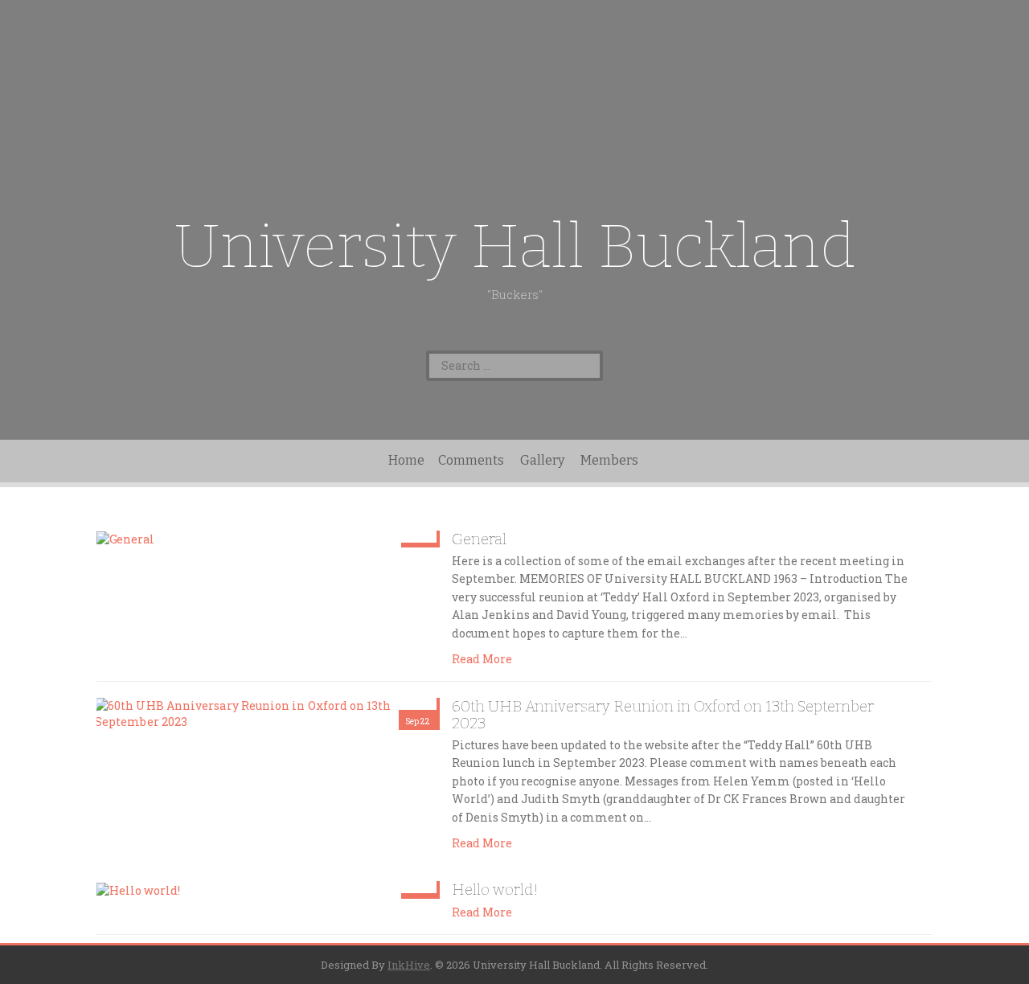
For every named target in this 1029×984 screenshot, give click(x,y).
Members (609, 460)
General (479, 539)
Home (406, 460)
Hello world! (495, 889)
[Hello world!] (138, 888)
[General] (125, 538)
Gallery (542, 460)
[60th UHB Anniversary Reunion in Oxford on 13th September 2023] (266, 712)
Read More (482, 658)
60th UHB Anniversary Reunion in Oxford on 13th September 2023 (663, 714)
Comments (471, 460)
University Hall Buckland (514, 246)
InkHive (408, 964)
